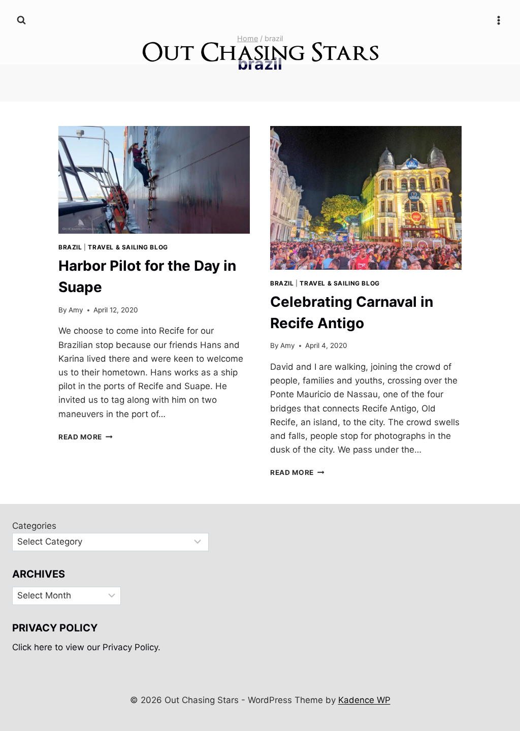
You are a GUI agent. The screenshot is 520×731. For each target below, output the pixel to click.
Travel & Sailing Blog (128, 247)
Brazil (70, 247)
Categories (34, 526)
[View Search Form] (21, 20)
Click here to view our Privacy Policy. (86, 647)
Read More (85, 437)
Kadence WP (364, 700)
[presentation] (154, 180)
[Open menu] (498, 20)
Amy (76, 310)
